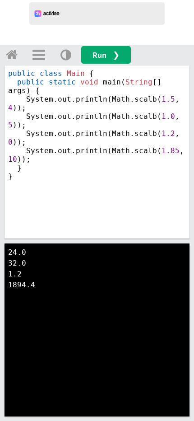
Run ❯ (106, 55)
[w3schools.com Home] (11, 54)
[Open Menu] (39, 54)
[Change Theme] (66, 54)
